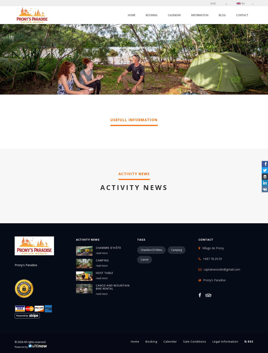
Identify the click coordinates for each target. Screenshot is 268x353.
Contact (242, 15)
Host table (104, 273)
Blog (222, 15)
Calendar (174, 15)
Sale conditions (194, 341)
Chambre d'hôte (108, 247)
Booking (151, 15)
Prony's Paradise (214, 280)
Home (131, 15)
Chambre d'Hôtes (151, 250)
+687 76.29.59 (212, 259)
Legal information (225, 341)
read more (102, 253)
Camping (102, 260)
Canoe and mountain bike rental (113, 287)
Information (199, 15)
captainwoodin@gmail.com (222, 269)
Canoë (144, 259)
